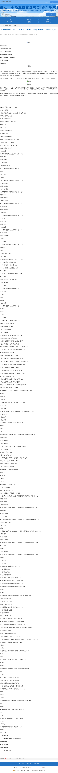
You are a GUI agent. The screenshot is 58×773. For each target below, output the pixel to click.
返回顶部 (16, 758)
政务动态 (48, 19)
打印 (20, 758)
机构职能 (29, 19)
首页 (10, 25)
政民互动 (48, 22)
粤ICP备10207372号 (36, 767)
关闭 (23, 758)
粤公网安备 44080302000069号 (23, 770)
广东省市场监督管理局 (5, 1)
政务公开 (9, 22)
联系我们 (29, 763)
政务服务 (29, 22)
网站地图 (36, 763)
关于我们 (21, 763)
